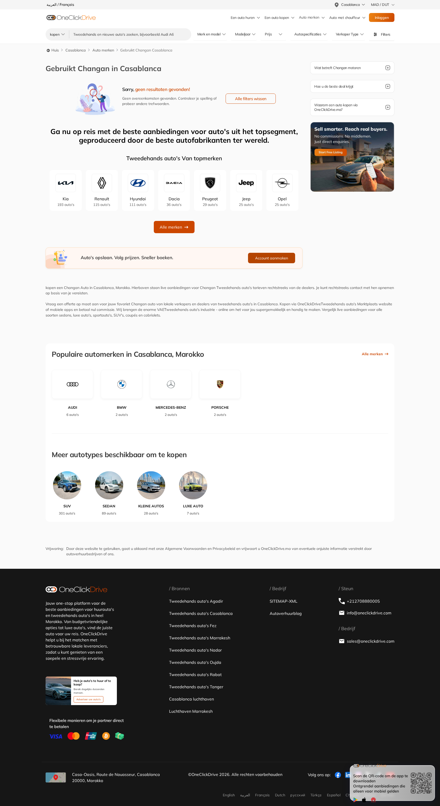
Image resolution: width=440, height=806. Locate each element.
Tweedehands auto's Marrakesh (199, 637)
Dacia (174, 201)
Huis (54, 50)
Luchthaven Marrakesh (191, 711)
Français (262, 795)
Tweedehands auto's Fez (192, 625)
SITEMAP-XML (283, 601)
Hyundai (137, 201)
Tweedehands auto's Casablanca (201, 613)
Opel (282, 201)
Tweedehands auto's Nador (195, 650)
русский (297, 795)
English (229, 795)
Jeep (246, 201)
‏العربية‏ (245, 795)
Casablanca (75, 50)
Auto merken (309, 17)
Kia (65, 201)
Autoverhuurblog (286, 613)
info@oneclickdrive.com (369, 612)
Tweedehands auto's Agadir (196, 601)
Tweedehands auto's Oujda (195, 662)
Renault (101, 201)
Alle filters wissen (250, 98)
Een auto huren (243, 17)
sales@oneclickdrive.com (370, 641)
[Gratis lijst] (352, 156)
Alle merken (171, 227)
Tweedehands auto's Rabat (195, 674)
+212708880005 (363, 601)
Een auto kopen (277, 17)
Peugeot (210, 201)
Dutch (280, 795)
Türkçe (316, 795)
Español (333, 795)
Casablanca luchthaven (191, 699)
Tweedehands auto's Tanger (196, 686)
